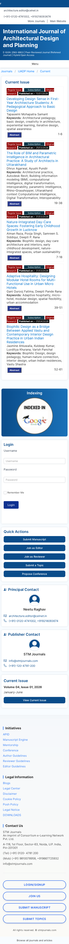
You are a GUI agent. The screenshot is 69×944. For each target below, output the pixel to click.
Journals (6, 71)
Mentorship (10, 745)
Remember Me (15, 492)
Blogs (6, 783)
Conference (10, 750)
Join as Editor (34, 547)
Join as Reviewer (34, 556)
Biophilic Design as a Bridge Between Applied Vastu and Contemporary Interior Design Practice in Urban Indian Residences (30, 334)
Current (45, 71)
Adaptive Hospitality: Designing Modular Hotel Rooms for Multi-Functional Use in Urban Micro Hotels (31, 282)
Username (10, 450)
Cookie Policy (12, 799)
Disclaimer (10, 793)
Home (26, 71)
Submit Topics (34, 919)
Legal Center (11, 788)
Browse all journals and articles (34, 940)
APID (6, 734)
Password (10, 469)
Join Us (34, 896)
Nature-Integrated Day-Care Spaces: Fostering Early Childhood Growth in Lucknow (33, 226)
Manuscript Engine (15, 739)
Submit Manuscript (34, 539)
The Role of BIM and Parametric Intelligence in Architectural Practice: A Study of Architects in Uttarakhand (32, 159)
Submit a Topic (35, 565)
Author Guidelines (15, 755)
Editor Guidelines (14, 766)
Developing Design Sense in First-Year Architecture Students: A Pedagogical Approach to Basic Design (33, 104)
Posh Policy (10, 804)
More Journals (36, 21)
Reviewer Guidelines (16, 761)
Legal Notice (11, 809)
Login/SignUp (34, 884)
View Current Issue (34, 700)
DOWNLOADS (12, 815)
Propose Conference (34, 573)
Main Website (58, 21)
